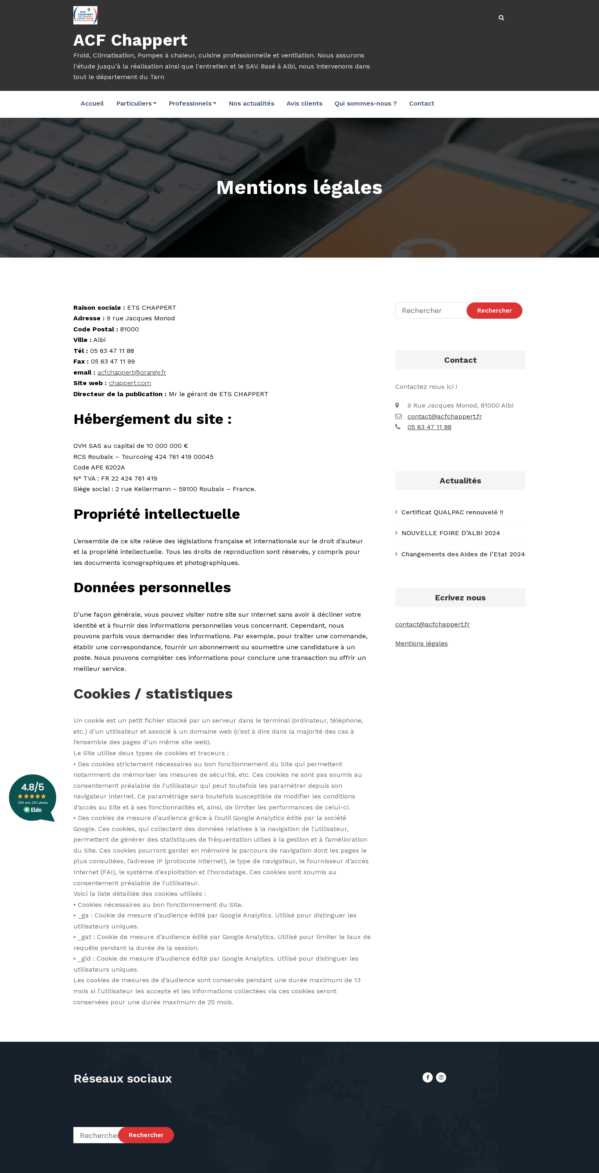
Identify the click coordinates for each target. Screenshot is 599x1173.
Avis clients (304, 103)
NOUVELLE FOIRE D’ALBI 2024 (450, 533)
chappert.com (130, 383)
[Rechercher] (502, 18)
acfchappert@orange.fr (131, 372)
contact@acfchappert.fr (444, 416)
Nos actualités (251, 103)
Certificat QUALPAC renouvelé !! (452, 512)
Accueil (92, 103)
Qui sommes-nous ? (366, 103)
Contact (421, 103)
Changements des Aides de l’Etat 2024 (463, 554)
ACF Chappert (130, 40)
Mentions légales (421, 643)
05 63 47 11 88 (429, 427)
